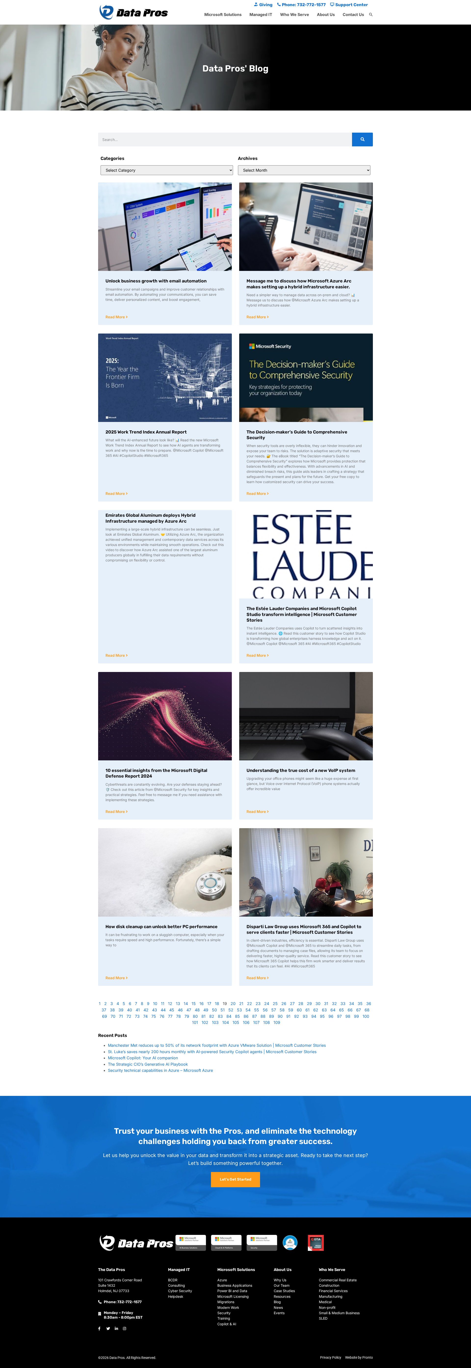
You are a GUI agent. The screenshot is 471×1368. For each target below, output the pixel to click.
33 (342, 1003)
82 (211, 1016)
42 (146, 1009)
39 (120, 1009)
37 (104, 1009)
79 (186, 1016)
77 (170, 1016)
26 (283, 1003)
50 (214, 1009)
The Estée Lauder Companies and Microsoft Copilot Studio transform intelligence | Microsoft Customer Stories (302, 614)
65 (341, 1009)
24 (266, 1003)
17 (209, 1003)
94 (313, 1016)
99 (356, 1016)
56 (265, 1009)
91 (288, 1016)
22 (249, 1003)
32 (334, 1003)
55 (256, 1009)
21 (241, 1003)
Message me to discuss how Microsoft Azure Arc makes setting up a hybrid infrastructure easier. (299, 283)
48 (197, 1009)
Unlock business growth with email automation (156, 281)
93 (305, 1016)
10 (155, 1003)
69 (104, 1016)
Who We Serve (294, 14)
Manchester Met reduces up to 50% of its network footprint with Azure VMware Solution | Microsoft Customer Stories (217, 1045)
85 (237, 1016)
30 (317, 1003)
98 (347, 1016)
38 (112, 1009)
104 (225, 1022)
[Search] (362, 139)
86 (246, 1016)
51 (223, 1009)
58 (282, 1009)
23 (258, 1003)
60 (299, 1009)
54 (248, 1009)
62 (315, 1009)
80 (195, 1016)
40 (129, 1009)
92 (296, 1016)
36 (368, 1003)
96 (330, 1016)
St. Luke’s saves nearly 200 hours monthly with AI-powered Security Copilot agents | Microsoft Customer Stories (212, 1051)
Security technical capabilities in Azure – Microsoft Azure (160, 1070)
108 (266, 1022)
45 (171, 1009)
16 (201, 1003)
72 (129, 1016)
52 (230, 1009)
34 (351, 1003)
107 (256, 1022)
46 (180, 1009)
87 (254, 1016)
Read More (115, 317)
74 (145, 1016)
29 (309, 1003)
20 (233, 1003)
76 (162, 1016)
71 (121, 1016)
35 (360, 1003)
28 (300, 1003)
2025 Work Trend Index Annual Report (146, 432)
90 (280, 1016)
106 (246, 1022)
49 (205, 1009)
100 (366, 1016)
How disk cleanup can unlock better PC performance (161, 926)
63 (324, 1009)
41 (138, 1009)
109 (277, 1022)
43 (154, 1009)
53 (239, 1009)
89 (271, 1016)
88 (263, 1016)
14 (186, 1003)
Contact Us (353, 14)
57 (273, 1009)
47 (188, 1009)
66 (350, 1009)
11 (162, 1003)
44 (163, 1009)
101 (195, 1022)
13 (178, 1003)
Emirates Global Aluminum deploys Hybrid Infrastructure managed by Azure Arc (150, 518)
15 (194, 1003)
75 (153, 1016)
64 (332, 1009)
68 (367, 1009)
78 (178, 1016)
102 (205, 1022)
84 (228, 1016)
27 (292, 1003)
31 (326, 1003)
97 (339, 1016)
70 (113, 1016)
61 (307, 1009)
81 (203, 1016)
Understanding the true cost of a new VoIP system (301, 770)
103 (215, 1022)
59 (290, 1009)
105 (236, 1022)
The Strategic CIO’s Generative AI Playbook (148, 1064)
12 (170, 1003)
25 (275, 1003)
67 (358, 1009)
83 (220, 1016)
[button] (371, 14)
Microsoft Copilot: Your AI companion (143, 1057)
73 (137, 1016)
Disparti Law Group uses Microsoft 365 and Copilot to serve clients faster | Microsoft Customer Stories (304, 929)
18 (217, 1003)
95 (322, 1016)
